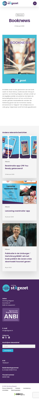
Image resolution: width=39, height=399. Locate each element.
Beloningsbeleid (15, 390)
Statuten (17, 388)
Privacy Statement (7, 388)
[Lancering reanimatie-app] (19, 201)
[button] (35, 3)
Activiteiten (5, 390)
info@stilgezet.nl (7, 330)
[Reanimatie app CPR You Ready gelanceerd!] (19, 157)
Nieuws (7, 162)
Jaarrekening (26, 388)
